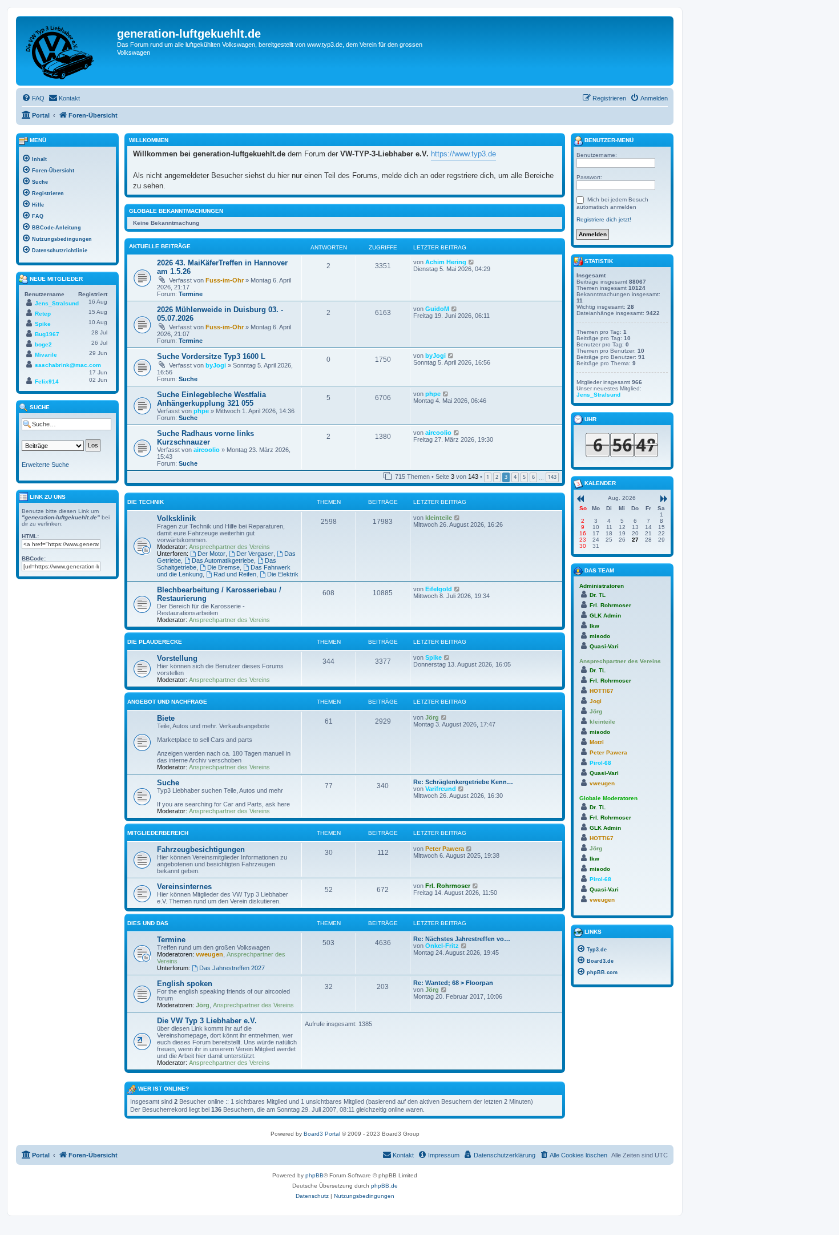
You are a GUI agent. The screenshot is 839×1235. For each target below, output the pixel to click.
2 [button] (496, 477)
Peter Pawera (444, 848)
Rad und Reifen (234, 574)
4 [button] (515, 477)
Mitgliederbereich (157, 833)
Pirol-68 (600, 763)
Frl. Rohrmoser (447, 885)
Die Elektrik (283, 574)
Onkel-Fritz (442, 945)
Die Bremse (223, 567)
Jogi (596, 701)
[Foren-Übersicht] (68, 51)
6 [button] (533, 477)
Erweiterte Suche (45, 464)
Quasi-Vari (604, 646)
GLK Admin (605, 615)
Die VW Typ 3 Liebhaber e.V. (207, 1020)
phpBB (314, 1175)
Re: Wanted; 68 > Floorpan (453, 982)
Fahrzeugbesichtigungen (201, 849)
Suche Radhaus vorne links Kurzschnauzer (205, 437)
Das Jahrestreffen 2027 (232, 967)
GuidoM (437, 308)
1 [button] (487, 477)
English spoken (184, 983)
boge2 (43, 344)
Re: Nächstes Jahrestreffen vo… (461, 938)
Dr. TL (598, 595)
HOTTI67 (602, 691)
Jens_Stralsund (57, 303)
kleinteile (438, 517)
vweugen (209, 954)
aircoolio (206, 449)
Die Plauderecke (154, 642)
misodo (600, 636)
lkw (594, 626)
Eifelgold (438, 589)
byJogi (215, 365)
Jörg (432, 717)
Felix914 (47, 381)
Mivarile (46, 355)
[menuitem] (33, 98)
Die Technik (145, 502)
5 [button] (524, 477)
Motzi (597, 742)
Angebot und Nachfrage (167, 702)
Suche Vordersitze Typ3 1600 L (211, 356)
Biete (166, 718)
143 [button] (552, 477)
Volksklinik (176, 518)
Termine (191, 293)
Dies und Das (147, 923)
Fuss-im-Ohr (224, 280)
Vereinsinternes (184, 886)
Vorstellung (177, 658)
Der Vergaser (254, 553)
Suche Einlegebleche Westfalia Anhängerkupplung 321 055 (211, 398)
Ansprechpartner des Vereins (229, 546)
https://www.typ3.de (463, 154)
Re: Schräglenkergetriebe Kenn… (463, 781)
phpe (201, 410)
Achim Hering (445, 262)
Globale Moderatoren (608, 798)
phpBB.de (384, 1185)
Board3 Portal (322, 1134)
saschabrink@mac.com (68, 365)
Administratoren (601, 586)
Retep (43, 313)
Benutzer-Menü (608, 140)
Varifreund (440, 788)
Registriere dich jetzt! (603, 219)
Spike (433, 657)
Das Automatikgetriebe (223, 560)
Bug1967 (47, 334)
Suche (188, 379)
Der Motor (211, 553)
